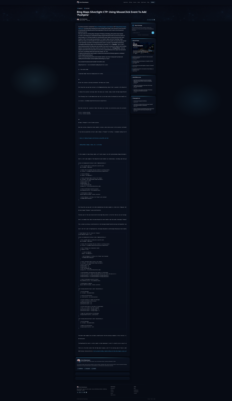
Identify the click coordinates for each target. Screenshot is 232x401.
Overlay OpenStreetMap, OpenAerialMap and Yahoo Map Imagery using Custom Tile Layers (113, 351)
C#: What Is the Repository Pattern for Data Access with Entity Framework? (143, 57)
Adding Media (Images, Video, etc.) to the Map (91, 144)
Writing (130, 2)
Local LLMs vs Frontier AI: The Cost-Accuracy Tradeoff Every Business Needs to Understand (143, 105)
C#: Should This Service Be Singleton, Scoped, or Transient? (143, 65)
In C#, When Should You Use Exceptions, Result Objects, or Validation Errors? (143, 69)
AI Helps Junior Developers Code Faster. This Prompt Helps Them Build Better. (143, 86)
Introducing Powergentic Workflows (140, 100)
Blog (148, 2)
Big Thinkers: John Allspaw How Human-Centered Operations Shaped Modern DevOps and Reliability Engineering (143, 81)
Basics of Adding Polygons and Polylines (104, 26)
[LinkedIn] (78, 392)
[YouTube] (86, 392)
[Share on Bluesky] (154, 20)
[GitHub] (80, 392)
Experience (125, 2)
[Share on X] (152, 20)
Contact (152, 2)
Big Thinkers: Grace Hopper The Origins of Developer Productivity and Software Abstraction (143, 90)
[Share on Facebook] (148, 20)
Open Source (143, 2)
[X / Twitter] (82, 392)
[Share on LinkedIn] (150, 20)
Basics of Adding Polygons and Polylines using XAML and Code (94, 138)
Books (139, 2)
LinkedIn (94, 368)
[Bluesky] (84, 392)
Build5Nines (81, 368)
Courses (134, 2)
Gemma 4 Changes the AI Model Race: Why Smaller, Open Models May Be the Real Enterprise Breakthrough (144, 109)
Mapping (80, 8)
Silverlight (87, 8)
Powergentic (88, 368)
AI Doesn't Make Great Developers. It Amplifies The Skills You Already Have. (143, 62)
